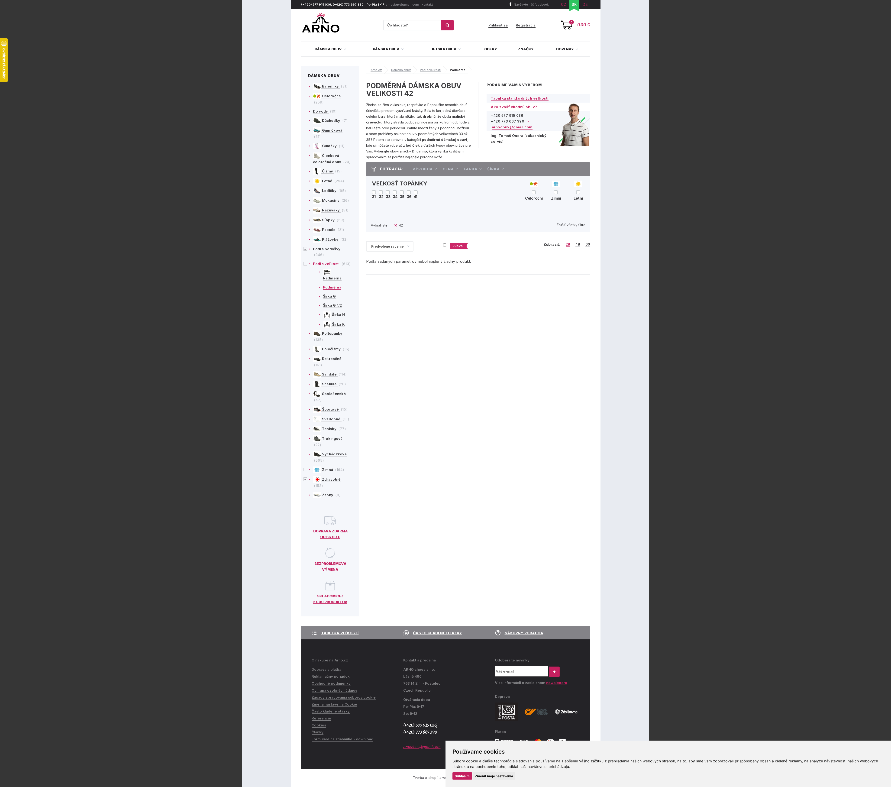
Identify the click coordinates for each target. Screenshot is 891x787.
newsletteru (556, 682)
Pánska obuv (386, 49)
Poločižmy (331, 349)
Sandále (329, 374)
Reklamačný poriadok (331, 676)
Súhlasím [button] (462, 776)
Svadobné (331, 419)
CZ (563, 4)
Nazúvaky (331, 210)
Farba (471, 169)
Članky (317, 732)
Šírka (493, 169)
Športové (330, 409)
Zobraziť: (551, 244)
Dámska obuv (328, 49)
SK (574, 4)
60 (587, 244)
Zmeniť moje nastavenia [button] (494, 776)
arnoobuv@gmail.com (402, 4)
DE (585, 4)
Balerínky (330, 86)
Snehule (329, 384)
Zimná (327, 469)
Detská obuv (443, 49)
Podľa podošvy (327, 249)
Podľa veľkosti (327, 264)
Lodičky (329, 190)
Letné (327, 181)
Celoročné (331, 96)
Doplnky (565, 49)
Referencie (321, 718)
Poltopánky (331, 333)
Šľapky (328, 220)
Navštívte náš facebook (531, 4)
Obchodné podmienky (331, 683)
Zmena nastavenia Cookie (334, 704)
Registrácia (526, 25)
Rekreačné (331, 358)
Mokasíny (331, 200)
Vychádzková (334, 454)
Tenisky (329, 429)
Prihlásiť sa (498, 25)
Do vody (321, 111)
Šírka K (338, 324)
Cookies (319, 725)
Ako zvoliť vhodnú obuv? (514, 107)
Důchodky (331, 120)
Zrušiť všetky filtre (570, 225)
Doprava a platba (326, 669)
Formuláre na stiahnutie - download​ (342, 739)
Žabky (327, 495)
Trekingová (332, 438)
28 (568, 244)
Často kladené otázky (437, 633)
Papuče (329, 229)
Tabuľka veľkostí (340, 633)
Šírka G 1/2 (332, 305)
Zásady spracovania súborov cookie (344, 697)
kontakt (427, 4)
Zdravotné (331, 479)
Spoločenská (333, 394)
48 (577, 244)
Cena (448, 169)
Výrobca (423, 169)
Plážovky (330, 239)
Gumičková (331, 130)
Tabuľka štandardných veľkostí (520, 98)
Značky (526, 49)
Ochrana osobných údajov (334, 690)
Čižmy (327, 171)
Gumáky (329, 146)
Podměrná (332, 287)
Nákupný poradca (524, 633)
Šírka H (338, 314)
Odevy (490, 49)
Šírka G (329, 296)
